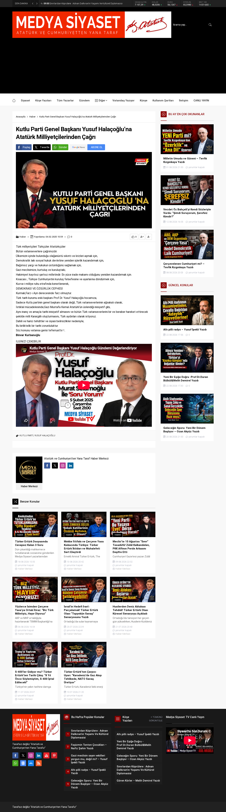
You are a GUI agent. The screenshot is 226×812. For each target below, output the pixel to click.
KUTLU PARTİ (26, 435)
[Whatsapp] (15, 763)
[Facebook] (15, 755)
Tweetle (44, 147)
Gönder (63, 147)
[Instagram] (31, 755)
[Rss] (39, 763)
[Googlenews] (23, 763)
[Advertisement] (113, 68)
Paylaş (26, 147)
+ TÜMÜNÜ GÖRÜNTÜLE (155, 719)
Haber (32, 116)
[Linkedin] (39, 755)
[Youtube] (46, 755)
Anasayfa (20, 116)
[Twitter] (23, 755)
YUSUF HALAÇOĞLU (44, 435)
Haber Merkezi (29, 486)
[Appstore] (31, 763)
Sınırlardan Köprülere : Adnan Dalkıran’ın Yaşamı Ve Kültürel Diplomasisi (83, 3)
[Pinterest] (54, 755)
